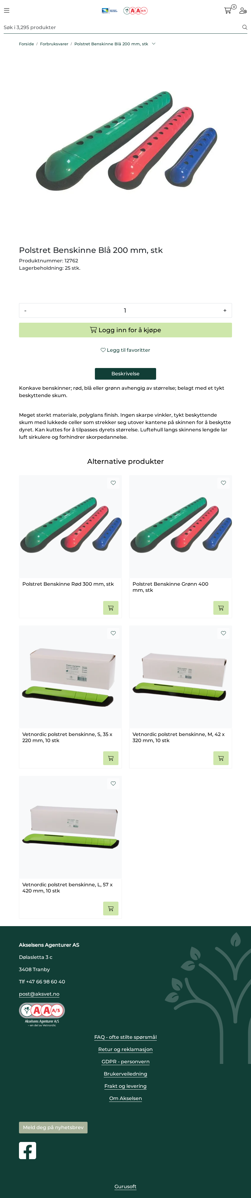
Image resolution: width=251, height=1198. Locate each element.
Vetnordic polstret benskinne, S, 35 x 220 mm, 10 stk (67, 737)
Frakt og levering (125, 1086)
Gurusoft (125, 1186)
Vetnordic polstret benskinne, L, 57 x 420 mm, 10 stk (67, 887)
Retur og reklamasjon (125, 1049)
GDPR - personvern (126, 1062)
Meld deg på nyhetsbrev (53, 1127)
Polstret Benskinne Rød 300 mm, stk (68, 584)
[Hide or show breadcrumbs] (153, 44)
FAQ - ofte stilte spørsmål (125, 1037)
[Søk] (244, 27)
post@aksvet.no (39, 994)
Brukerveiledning (125, 1074)
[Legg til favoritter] (113, 483)
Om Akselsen (125, 1098)
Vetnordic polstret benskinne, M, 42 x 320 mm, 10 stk (179, 737)
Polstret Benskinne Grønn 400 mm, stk (170, 587)
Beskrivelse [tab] (125, 374)
